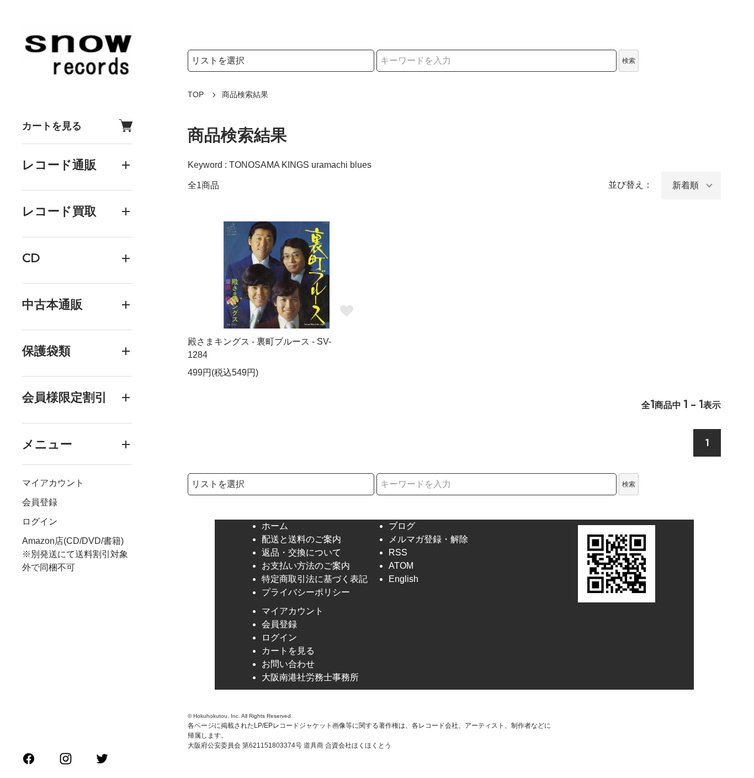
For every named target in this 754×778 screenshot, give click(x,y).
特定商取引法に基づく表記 (315, 579)
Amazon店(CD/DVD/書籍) (73, 541)
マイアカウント (53, 483)
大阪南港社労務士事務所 (310, 677)
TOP (196, 94)
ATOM (401, 565)
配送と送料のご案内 (301, 539)
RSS (398, 552)
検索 (628, 61)
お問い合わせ (288, 664)
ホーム (275, 526)
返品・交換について (301, 552)
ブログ (402, 526)
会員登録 (39, 502)
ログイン (39, 521)
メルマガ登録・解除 (428, 539)
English (403, 579)
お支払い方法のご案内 (306, 565)
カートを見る (52, 125)
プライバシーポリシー (306, 592)
